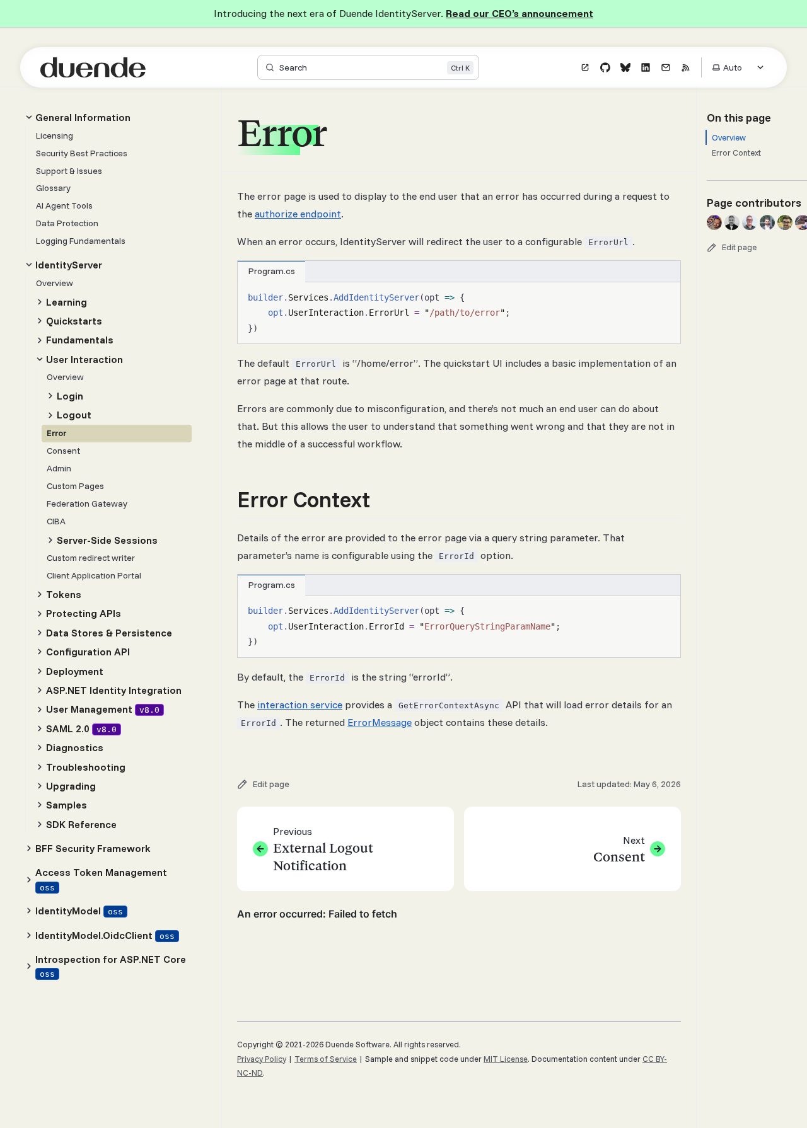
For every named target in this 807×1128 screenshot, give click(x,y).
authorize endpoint (298, 213)
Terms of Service (325, 1059)
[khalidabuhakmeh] (714, 222)
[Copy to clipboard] (665, 297)
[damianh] (732, 222)
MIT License (506, 1059)
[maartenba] (749, 222)
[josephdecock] (784, 222)
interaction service (299, 704)
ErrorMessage (379, 722)
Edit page (739, 247)
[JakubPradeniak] (767, 222)
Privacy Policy (261, 1059)
